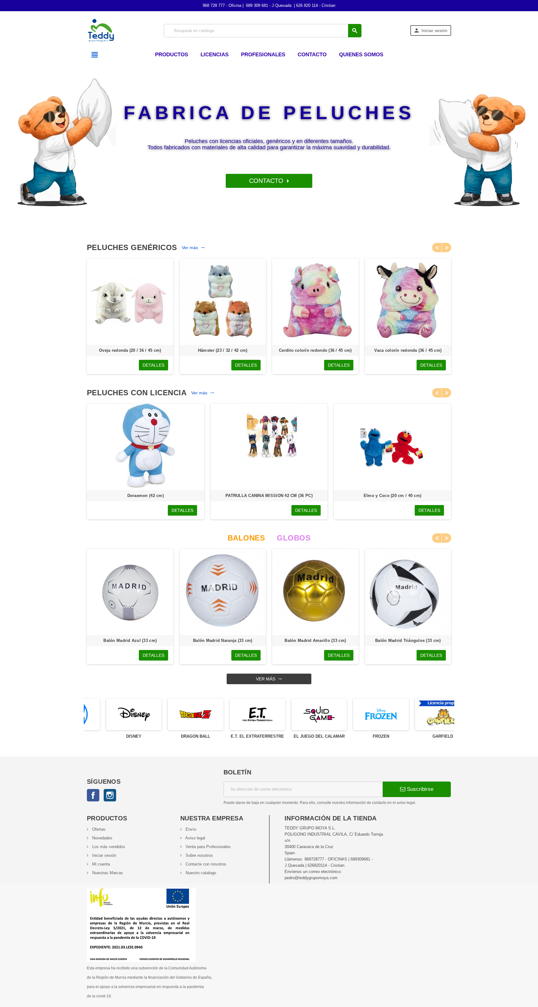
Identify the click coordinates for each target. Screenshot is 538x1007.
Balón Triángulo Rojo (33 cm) (408, 640)
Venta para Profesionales (207, 846)
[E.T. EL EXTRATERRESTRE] (238, 714)
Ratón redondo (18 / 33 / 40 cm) (408, 350)
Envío (190, 829)
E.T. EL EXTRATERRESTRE (238, 736)
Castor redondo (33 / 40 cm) (315, 350)
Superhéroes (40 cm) (269, 495)
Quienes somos (361, 55)
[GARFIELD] (423, 714)
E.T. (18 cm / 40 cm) (392, 495)
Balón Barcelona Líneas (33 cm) (315, 640)
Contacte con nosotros (205, 864)
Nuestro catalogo (200, 872)
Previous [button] (436, 247)
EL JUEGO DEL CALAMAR (299, 736)
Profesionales (263, 55)
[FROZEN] (361, 714)
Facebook (93, 795)
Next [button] (446, 247)
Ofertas (98, 829)
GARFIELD (423, 736)
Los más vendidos (108, 846)
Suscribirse (419, 789)
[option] (130, 316)
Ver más (193, 247)
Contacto (312, 55)
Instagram (110, 795)
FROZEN (361, 736)
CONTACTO (267, 180)
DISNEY (114, 736)
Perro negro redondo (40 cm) (223, 350)
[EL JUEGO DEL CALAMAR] (300, 714)
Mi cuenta (100, 864)
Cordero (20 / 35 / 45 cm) (130, 350)
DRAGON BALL (176, 736)
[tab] (246, 538)
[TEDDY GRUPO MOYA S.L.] (101, 30)
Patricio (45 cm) (145, 495)
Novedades (101, 838)
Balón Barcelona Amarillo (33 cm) (222, 640)
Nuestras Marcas (107, 872)
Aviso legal (194, 838)
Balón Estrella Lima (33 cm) (130, 640)
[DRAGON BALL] (176, 714)
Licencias (215, 55)
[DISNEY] (114, 714)
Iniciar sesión (103, 855)
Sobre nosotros (198, 855)
